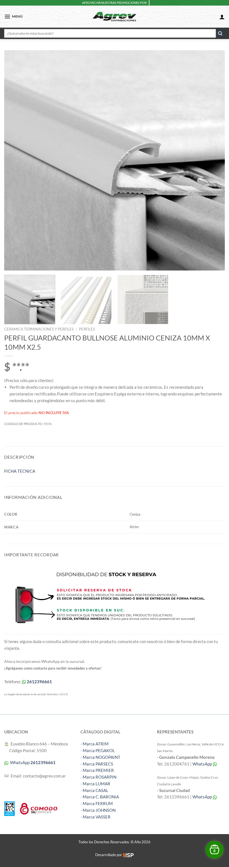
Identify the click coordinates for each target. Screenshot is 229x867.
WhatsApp (202, 763)
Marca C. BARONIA (101, 796)
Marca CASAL (95, 790)
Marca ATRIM (96, 743)
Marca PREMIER (98, 770)
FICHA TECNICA (19, 471)
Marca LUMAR (96, 783)
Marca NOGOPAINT (101, 757)
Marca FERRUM (98, 803)
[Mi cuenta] (222, 17)
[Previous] (16, 160)
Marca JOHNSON (99, 810)
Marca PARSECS (98, 763)
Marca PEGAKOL (99, 750)
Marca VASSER (97, 816)
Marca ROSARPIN (99, 776)
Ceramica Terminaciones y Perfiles (39, 329)
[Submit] (220, 33)
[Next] (213, 160)
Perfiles (87, 329)
